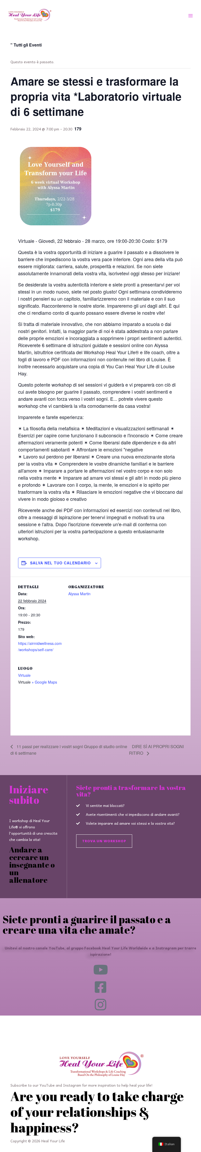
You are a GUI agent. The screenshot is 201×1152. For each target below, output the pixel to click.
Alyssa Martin (79, 593)
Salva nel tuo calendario (60, 562)
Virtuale (24, 675)
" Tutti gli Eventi (26, 45)
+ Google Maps (44, 682)
